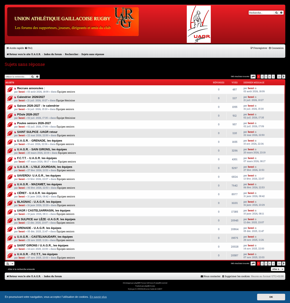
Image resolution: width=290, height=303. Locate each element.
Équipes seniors (66, 91)
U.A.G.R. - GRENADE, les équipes (39, 140)
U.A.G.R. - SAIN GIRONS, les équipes (42, 149)
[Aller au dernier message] (256, 88)
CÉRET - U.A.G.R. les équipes (37, 193)
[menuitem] (28, 48)
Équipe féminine (65, 100)
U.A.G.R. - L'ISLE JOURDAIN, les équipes (44, 166)
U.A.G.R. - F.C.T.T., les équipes (37, 254)
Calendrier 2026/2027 (31, 97)
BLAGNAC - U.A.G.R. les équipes (39, 201)
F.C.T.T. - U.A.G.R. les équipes (37, 158)
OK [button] (271, 297)
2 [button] (262, 76)
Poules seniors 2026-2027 (34, 123)
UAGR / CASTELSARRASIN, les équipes (43, 210)
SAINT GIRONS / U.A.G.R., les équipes (42, 245)
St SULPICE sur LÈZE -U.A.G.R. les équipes (46, 219)
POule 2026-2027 (28, 114)
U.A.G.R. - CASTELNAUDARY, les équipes (45, 236)
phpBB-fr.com (149, 286)
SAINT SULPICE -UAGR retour (37, 132)
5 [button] (273, 76)
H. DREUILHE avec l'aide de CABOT (148, 289)
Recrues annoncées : (31, 88)
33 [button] (279, 76)
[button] (253, 77)
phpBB (136, 283)
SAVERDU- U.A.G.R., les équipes (39, 175)
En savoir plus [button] (98, 296)
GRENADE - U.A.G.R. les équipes (39, 228)
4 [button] (269, 76)
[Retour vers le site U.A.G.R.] (73, 21)
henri (22, 91)
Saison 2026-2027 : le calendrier (38, 105)
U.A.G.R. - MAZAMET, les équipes (39, 184)
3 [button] (266, 76)
